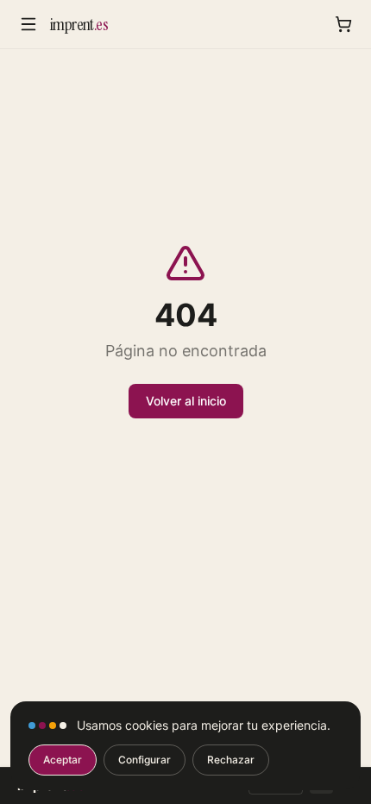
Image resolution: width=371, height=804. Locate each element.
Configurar (144, 759)
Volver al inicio (186, 400)
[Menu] (28, 24)
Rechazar (231, 759)
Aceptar (62, 759)
